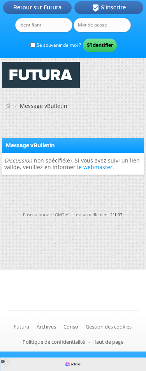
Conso (70, 326)
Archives (46, 326)
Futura (21, 326)
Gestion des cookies (109, 326)
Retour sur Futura (37, 7)
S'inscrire (109, 8)
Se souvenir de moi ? (58, 45)
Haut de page (107, 341)
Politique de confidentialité (54, 341)
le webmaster (95, 167)
